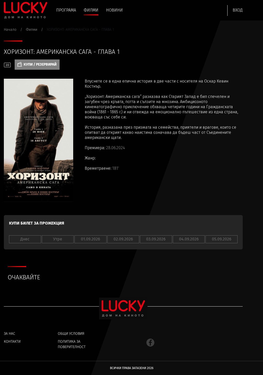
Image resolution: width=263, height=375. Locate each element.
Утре (57, 239)
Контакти (12, 341)
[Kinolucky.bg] (25, 10)
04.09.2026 (189, 239)
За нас (9, 333)
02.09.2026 (123, 239)
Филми (91, 10)
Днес (25, 239)
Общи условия (71, 333)
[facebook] (150, 343)
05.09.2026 (221, 239)
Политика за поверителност (72, 344)
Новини (114, 10)
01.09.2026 (90, 239)
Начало (10, 29)
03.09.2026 (156, 239)
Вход (238, 10)
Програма (66, 10)
